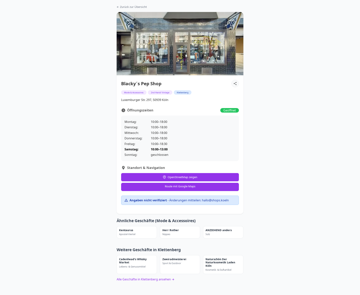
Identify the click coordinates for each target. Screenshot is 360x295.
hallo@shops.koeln (215, 200)
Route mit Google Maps (180, 186)
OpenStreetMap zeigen (182, 177)
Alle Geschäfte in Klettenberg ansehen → (145, 279)
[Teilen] (235, 83)
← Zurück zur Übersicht (132, 7)
